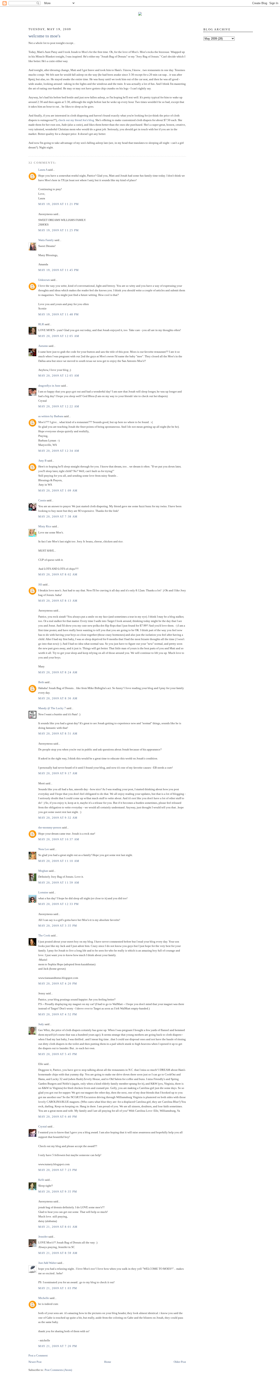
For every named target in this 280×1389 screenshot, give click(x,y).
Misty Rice (44, 526)
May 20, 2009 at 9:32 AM (58, 817)
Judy (41, 1024)
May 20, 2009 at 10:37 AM (58, 839)
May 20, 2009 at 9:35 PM (57, 1191)
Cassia (42, 500)
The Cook (44, 935)
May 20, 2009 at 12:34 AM (58, 450)
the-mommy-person (49, 827)
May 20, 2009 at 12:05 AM (58, 336)
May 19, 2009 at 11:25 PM (58, 230)
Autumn (43, 345)
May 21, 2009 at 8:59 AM (58, 1253)
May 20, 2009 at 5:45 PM (57, 1054)
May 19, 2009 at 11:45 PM (58, 270)
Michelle (43, 1298)
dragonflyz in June (49, 385)
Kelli (41, 1179)
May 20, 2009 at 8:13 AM (58, 600)
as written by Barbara (50, 416)
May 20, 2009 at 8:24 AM (58, 672)
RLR (41, 324)
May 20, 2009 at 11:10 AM (58, 861)
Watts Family (46, 240)
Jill (40, 584)
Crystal (42, 1126)
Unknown (44, 279)
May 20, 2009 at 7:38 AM (58, 516)
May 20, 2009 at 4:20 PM (57, 983)
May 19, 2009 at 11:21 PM (58, 204)
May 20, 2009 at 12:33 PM (58, 904)
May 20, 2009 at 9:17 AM (58, 773)
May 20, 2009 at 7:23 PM (57, 1170)
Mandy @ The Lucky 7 (52, 708)
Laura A (42, 169)
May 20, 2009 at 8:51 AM (58, 733)
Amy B (42, 460)
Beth (41, 682)
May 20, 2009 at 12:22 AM (58, 406)
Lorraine (43, 892)
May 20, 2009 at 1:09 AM (58, 490)
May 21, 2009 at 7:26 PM (57, 1346)
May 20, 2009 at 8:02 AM (58, 574)
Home (107, 1361)
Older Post (180, 1361)
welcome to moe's (44, 35)
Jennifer (43, 1236)
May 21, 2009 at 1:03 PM (57, 1288)
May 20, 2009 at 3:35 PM (57, 925)
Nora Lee (43, 849)
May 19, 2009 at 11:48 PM (58, 314)
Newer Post (35, 1361)
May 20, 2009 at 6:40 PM (57, 1116)
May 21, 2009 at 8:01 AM (58, 1226)
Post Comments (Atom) (58, 1370)
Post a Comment (38, 1355)
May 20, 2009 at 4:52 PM (57, 1014)
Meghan (43, 870)
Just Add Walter (47, 1262)
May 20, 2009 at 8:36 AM (58, 698)
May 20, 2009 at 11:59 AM (58, 882)
